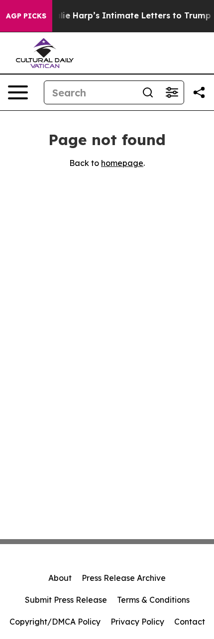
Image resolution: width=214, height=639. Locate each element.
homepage (122, 163)
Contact (189, 622)
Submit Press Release (66, 600)
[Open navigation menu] (18, 92)
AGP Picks (26, 15)
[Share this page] (199, 92)
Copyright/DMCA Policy (55, 622)
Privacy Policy (137, 622)
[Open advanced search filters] (172, 92)
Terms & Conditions (153, 600)
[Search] (148, 92)
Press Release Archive (124, 578)
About (60, 578)
